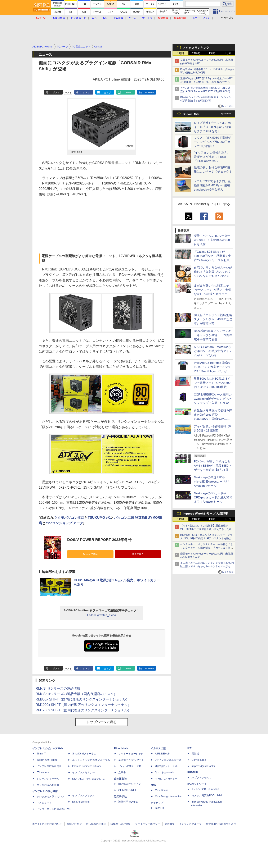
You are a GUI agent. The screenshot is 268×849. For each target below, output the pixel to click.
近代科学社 (120, 796)
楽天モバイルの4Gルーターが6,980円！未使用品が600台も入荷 (212, 240)
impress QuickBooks (203, 766)
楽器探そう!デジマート (131, 759)
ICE (189, 748)
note (128, 92)
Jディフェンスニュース (168, 759)
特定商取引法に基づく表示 (221, 823)
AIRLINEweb (162, 753)
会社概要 (170, 823)
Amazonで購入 (90, 554)
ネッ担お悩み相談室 (48, 785)
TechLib (159, 808)
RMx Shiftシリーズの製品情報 (58, 688)
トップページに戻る (101, 722)
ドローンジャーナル (48, 778)
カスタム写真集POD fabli (207, 795)
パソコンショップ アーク (64, 523)
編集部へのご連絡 (121, 823)
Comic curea (199, 759)
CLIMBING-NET (127, 790)
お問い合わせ (74, 823)
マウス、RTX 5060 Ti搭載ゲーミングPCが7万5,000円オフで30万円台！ (212, 142)
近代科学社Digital (128, 801)
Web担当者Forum (47, 759)
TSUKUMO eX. (99, 517)
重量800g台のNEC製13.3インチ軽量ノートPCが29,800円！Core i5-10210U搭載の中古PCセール (206, 82)
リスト (68, 92)
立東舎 (122, 772)
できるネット (44, 802)
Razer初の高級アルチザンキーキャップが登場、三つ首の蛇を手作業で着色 (213, 335)
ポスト (56, 92)
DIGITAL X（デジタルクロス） (89, 778)
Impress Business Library (86, 766)
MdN (153, 785)
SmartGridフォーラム (84, 753)
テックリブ (157, 802)
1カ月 (227, 53)
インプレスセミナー (83, 772)
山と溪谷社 (120, 778)
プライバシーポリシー (147, 823)
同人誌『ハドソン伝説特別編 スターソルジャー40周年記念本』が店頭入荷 (213, 319)
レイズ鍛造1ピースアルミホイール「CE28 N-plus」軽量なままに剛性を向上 (212, 127)
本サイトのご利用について (47, 823)
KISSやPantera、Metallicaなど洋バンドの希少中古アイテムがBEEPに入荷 (213, 351)
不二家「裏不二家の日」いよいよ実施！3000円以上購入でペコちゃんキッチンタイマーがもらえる (207, 566)
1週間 (212, 53)
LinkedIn (149, 92)
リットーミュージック (130, 753)
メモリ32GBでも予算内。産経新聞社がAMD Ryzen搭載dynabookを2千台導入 (212, 185)
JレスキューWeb (164, 772)
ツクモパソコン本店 (69, 517)
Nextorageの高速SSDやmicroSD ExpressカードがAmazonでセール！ (211, 481)
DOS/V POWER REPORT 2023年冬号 (99, 540)
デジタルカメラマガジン (50, 796)
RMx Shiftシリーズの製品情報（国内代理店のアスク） (76, 694)
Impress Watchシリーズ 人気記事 (205, 513)
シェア (86, 92)
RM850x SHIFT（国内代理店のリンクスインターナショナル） (82, 699)
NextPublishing (81, 801)
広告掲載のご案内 (96, 823)
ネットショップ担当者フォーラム (91, 759)
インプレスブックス (83, 795)
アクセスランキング (196, 47)
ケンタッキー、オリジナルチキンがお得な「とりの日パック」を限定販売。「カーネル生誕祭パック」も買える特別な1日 (206, 548)
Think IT (41, 753)
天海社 (195, 753)
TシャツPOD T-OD (129, 766)
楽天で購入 (138, 554)
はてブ (107, 92)
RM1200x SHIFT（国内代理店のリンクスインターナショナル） (83, 710)
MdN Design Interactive (168, 796)
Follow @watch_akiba (101, 615)
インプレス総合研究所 (49, 766)
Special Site (191, 114)
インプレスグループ (190, 823)
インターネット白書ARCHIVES (54, 809)
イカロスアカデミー (166, 778)
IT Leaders (43, 772)
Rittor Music (121, 748)
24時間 (196, 53)
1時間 (180, 53)
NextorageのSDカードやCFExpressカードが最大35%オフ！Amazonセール (213, 497)
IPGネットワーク (197, 783)
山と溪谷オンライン (129, 783)
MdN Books (161, 790)
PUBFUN (192, 772)
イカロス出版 (158, 748)
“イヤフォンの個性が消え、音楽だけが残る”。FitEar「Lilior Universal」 (212, 157)
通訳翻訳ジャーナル (166, 766)
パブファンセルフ (202, 777)
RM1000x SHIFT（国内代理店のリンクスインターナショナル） (83, 705)
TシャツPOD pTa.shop (205, 789)
